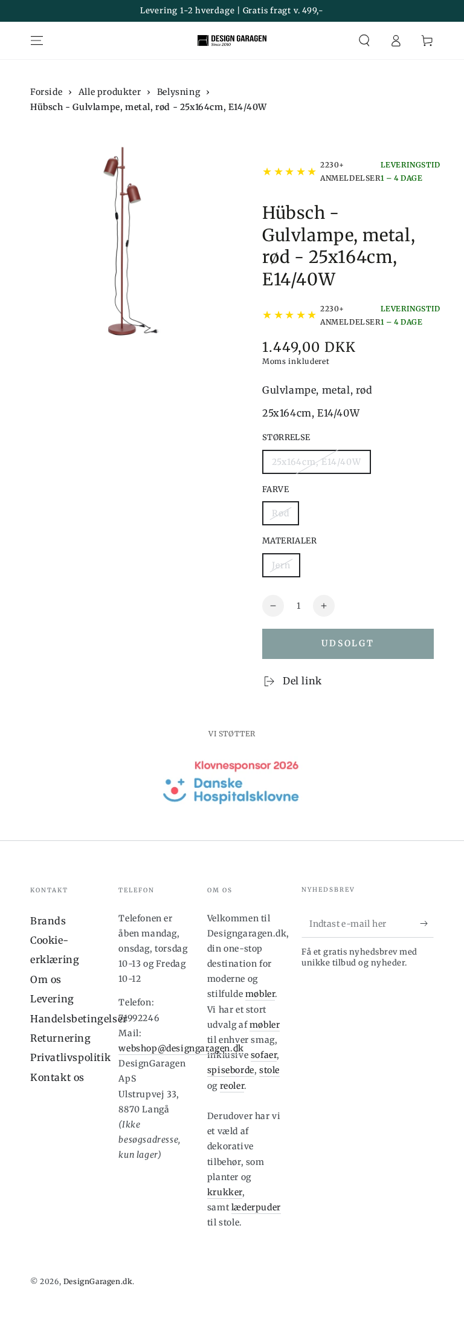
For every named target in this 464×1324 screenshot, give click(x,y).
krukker (224, 1192)
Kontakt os (57, 1077)
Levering (52, 999)
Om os (46, 979)
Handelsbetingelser (78, 1019)
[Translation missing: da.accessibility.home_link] (232, 40)
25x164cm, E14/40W (316, 461)
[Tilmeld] (427, 923)
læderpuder (256, 1207)
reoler (232, 1085)
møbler (260, 993)
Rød (280, 513)
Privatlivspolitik (70, 1057)
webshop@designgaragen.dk (180, 1048)
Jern (281, 565)
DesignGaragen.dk (98, 1281)
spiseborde (230, 1070)
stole (269, 1070)
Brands (48, 921)
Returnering (60, 1038)
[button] (364, 40)
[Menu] (37, 40)
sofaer (264, 1055)
